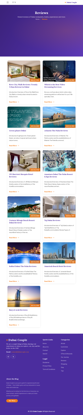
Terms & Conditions (49, 369)
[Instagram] (13, 2)
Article (63, 343)
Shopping (64, 364)
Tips (62, 371)
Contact (45, 350)
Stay (62, 367)
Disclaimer (46, 362)
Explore (63, 350)
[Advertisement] (41, 35)
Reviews (63, 360)
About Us (46, 347)
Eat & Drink (64, 347)
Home (37, 19)
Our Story (12, 401)
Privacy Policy (47, 366)
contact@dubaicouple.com (20, 352)
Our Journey (65, 357)
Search (45, 353)
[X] (15, 2)
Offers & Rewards (66, 353)
